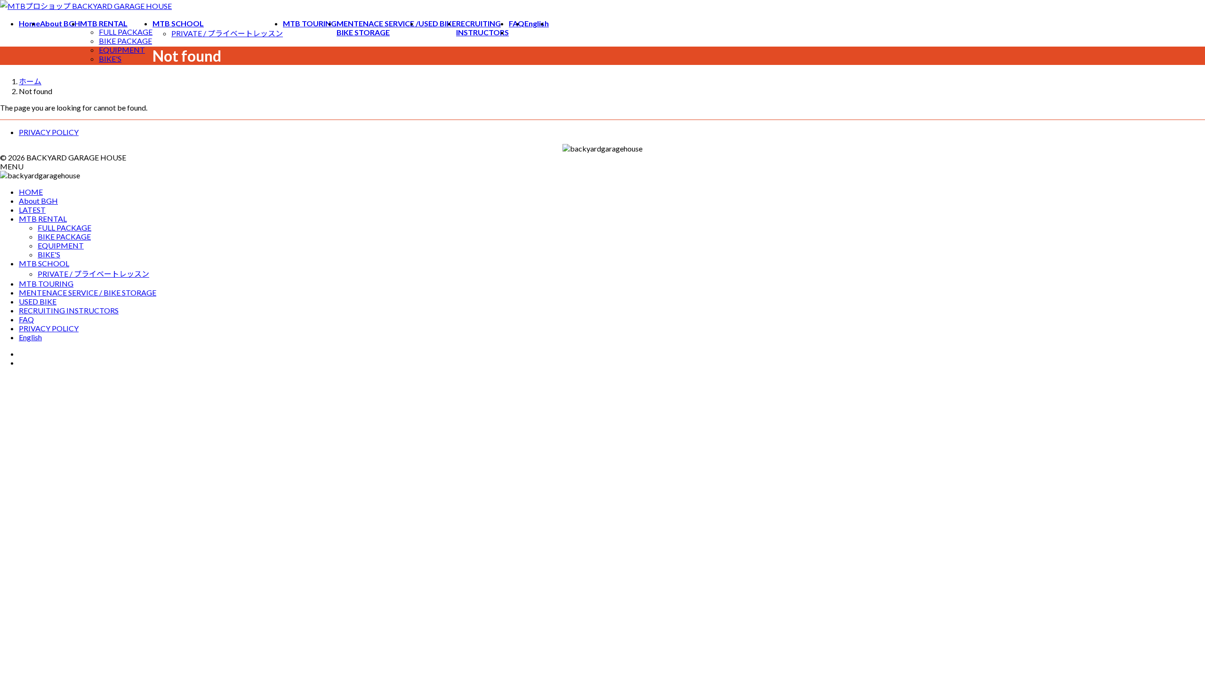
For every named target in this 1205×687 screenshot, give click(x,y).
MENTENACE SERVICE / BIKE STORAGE (87, 292)
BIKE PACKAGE (125, 40)
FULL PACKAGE (126, 31)
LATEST (32, 209)
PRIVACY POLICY (49, 132)
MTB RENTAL (43, 218)
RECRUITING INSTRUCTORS (69, 310)
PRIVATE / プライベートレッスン (227, 33)
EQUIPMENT (122, 49)
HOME (31, 191)
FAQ (26, 319)
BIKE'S (110, 58)
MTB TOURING (46, 283)
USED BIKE (37, 301)
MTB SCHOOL (44, 263)
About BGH (38, 200)
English (30, 337)
